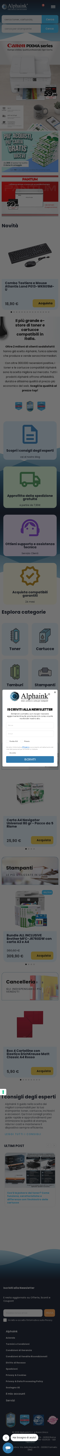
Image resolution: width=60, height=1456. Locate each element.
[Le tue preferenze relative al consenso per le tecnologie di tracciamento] (3, 1092)
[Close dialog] (54, 692)
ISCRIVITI (30, 759)
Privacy (25, 747)
